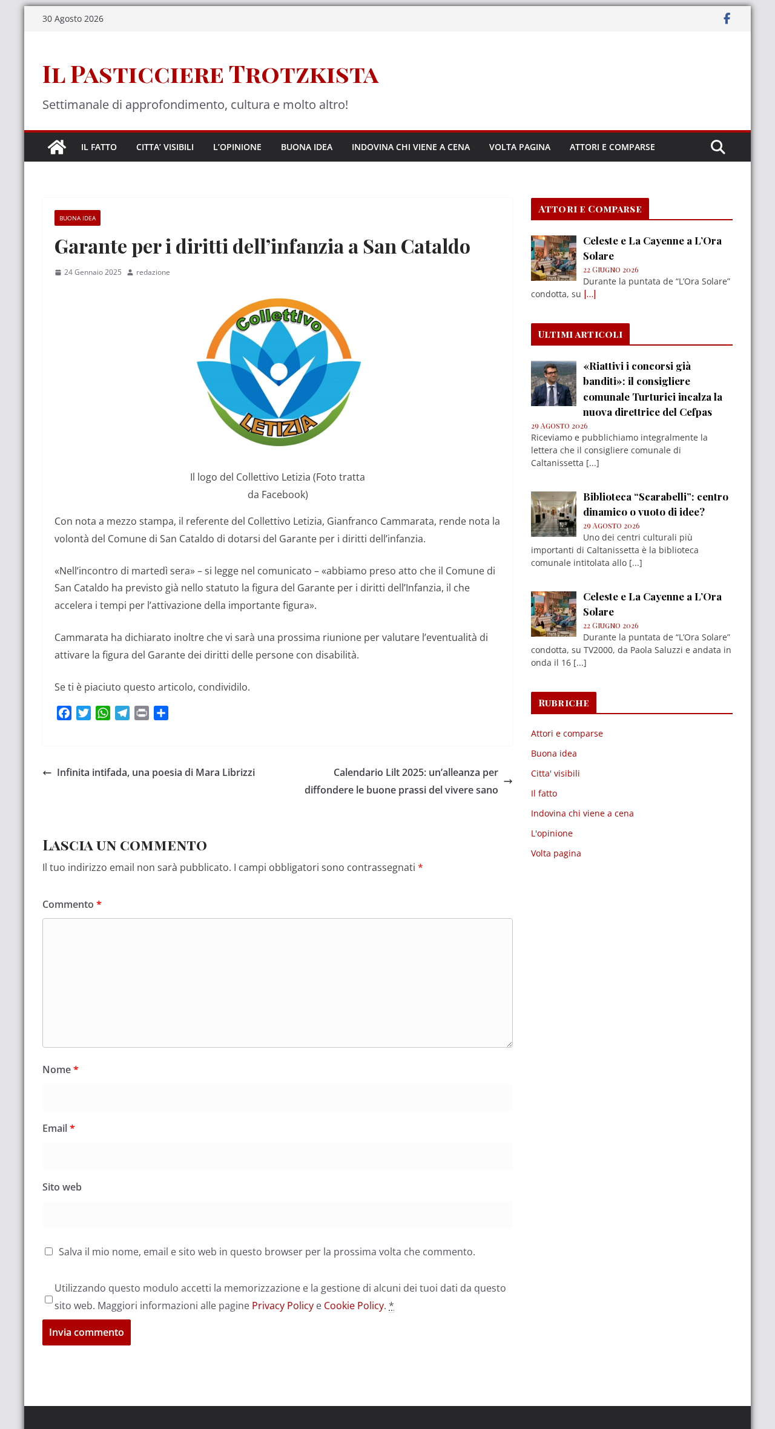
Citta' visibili (555, 773)
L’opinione (237, 147)
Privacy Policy (283, 1305)
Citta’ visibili (165, 147)
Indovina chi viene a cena (411, 147)
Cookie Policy (354, 1305)
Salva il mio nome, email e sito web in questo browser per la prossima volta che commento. (267, 1251)
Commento (72, 904)
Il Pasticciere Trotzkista (210, 73)
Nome (60, 1069)
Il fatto (99, 147)
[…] (590, 294)
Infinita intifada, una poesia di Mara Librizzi (156, 772)
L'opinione (552, 833)
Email (58, 1128)
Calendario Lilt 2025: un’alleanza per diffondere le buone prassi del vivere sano (401, 781)
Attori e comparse (612, 147)
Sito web (62, 1187)
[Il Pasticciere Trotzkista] (56, 147)
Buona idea (306, 147)
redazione (153, 272)
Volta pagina (519, 147)
